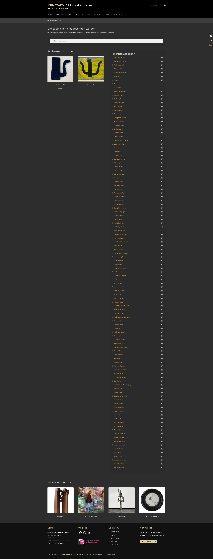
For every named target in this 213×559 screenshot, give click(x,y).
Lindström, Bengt (119, 272)
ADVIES (68, 14)
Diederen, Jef (118, 167)
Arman (116, 80)
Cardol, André (118, 136)
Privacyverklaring (109, 554)
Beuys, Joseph (119, 103)
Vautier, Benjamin (119, 441)
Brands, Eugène (119, 121)
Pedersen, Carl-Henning (122, 317)
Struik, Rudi (118, 415)
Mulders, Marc (118, 294)
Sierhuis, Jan (118, 389)
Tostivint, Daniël (119, 430)
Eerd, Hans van (119, 178)
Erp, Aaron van (119, 185)
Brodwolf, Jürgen (119, 125)
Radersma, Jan (119, 343)
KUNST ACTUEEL (103, 14)
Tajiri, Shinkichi (119, 422)
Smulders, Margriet (120, 396)
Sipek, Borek (118, 392)
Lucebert (117, 279)
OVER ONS (59, 14)
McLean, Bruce (119, 283)
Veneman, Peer (119, 449)
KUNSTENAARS (79, 14)
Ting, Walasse (118, 426)
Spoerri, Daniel (119, 411)
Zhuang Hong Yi (119, 467)
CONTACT (118, 14)
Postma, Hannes (119, 336)
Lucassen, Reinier (120, 276)
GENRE (90, 14)
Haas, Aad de (118, 219)
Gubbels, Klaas (119, 216)
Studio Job (117, 419)
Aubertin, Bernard (120, 91)
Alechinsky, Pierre (120, 61)
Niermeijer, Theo (119, 298)
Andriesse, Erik (119, 65)
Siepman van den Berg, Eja (123, 385)
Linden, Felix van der (120, 268)
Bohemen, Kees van (120, 114)
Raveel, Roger (118, 351)
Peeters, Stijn (118, 325)
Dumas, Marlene (119, 174)
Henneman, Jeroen (120, 234)
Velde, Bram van (119, 445)
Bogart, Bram (118, 110)
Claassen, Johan (119, 144)
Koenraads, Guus (119, 257)
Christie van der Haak (121, 140)
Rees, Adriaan (118, 355)
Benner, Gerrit (118, 95)
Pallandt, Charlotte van (121, 306)
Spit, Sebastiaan (119, 407)
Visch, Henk (118, 452)
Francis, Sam (118, 189)
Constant (117, 148)
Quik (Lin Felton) (119, 340)
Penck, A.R (117, 328)
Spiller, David (118, 404)
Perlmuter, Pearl (119, 332)
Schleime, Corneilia (120, 370)
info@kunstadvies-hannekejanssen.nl (59, 541)
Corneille (117, 152)
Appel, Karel (118, 69)
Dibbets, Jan (118, 163)
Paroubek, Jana (119, 313)
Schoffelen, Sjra (119, 373)
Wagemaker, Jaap (120, 460)
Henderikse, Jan (119, 231)
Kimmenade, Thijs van (121, 253)
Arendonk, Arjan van (120, 73)
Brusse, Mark (118, 133)
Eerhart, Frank (118, 182)
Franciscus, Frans (120, 193)
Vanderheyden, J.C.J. (121, 437)
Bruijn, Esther (118, 129)
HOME (50, 14)
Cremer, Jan (118, 155)
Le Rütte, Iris (118, 264)
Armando (117, 84)
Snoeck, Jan (118, 400)
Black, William (118, 106)
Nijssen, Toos (118, 302)
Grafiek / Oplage (119, 212)
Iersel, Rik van (118, 249)
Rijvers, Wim (118, 362)
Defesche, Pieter (119, 159)
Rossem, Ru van (119, 366)
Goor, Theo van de (120, 208)
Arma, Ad (117, 76)
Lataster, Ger (118, 261)
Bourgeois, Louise (120, 118)
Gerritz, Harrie (118, 200)
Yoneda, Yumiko (119, 464)
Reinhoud (117, 358)
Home (52, 21)
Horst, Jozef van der (121, 242)
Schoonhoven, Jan (120, 377)
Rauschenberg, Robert (121, 347)
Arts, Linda (117, 88)
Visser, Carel (118, 456)
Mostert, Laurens (119, 291)
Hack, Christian (119, 223)
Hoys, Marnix (118, 246)
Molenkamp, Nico (119, 287)
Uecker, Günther (119, 434)
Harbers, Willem (119, 227)
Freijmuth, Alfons (119, 197)
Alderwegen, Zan (119, 57)
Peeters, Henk (119, 321)
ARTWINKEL (115, 545)
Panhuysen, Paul (119, 309)
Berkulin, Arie (118, 99)
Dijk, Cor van (118, 170)
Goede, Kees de (119, 204)
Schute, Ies (117, 381)
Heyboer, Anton (119, 238)
